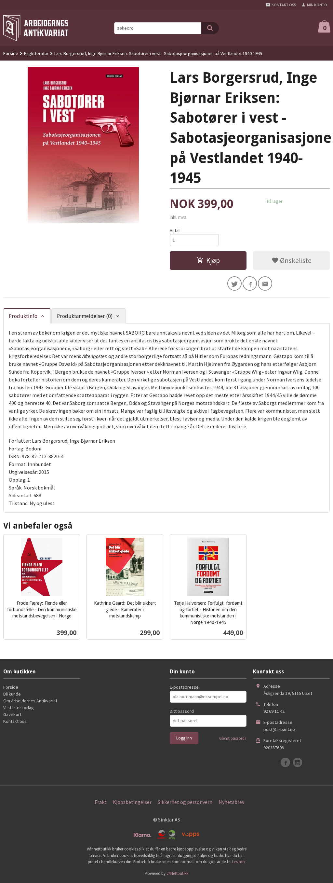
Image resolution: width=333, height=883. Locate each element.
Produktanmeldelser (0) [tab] (85, 316)
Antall (175, 230)
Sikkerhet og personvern (185, 802)
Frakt (101, 802)
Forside (10, 53)
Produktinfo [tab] (23, 316)
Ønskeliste (295, 260)
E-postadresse (184, 687)
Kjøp (213, 260)
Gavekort (12, 714)
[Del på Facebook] (250, 283)
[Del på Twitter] (234, 283)
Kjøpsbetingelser (132, 802)
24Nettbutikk (177, 873)
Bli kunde (12, 694)
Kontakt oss (15, 721)
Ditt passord (182, 711)
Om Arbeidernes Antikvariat (30, 701)
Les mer (239, 861)
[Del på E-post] (265, 283)
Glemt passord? (232, 738)
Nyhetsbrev (231, 802)
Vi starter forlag (18, 708)
